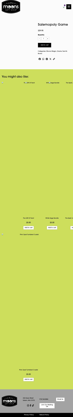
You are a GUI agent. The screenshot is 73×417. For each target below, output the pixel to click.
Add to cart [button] (28, 379)
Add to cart (44, 45)
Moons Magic (51, 51)
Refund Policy (44, 415)
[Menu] (68, 6)
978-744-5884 (43, 399)
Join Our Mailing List (47, 405)
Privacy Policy (29, 415)
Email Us (60, 399)
